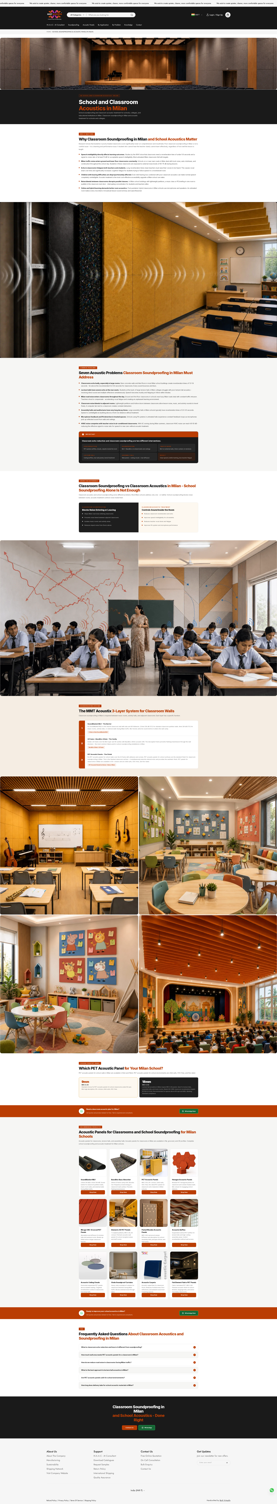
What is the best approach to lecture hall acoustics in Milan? (104, 1370)
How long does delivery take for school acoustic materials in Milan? (107, 1385)
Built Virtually (225, 1500)
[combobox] (111, 15)
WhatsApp (148, 1427)
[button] (76, 15)
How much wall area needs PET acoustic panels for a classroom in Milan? (109, 1355)
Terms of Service (76, 1500)
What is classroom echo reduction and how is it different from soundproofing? (111, 1347)
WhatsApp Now (190, 1111)
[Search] (131, 15)
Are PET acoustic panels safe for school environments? (103, 1378)
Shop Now (92, 1192)
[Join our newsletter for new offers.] (227, 1462)
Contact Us (130, 1427)
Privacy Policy (63, 1500)
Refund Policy (52, 1500)
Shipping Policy (90, 1500)
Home (49, 32)
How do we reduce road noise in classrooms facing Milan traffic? (106, 1362)
